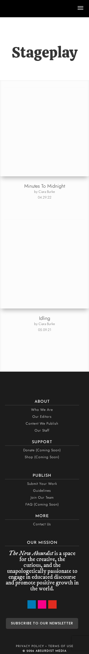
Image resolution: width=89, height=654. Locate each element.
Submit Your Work (42, 483)
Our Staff (42, 430)
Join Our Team (42, 497)
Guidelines (42, 490)
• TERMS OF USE (59, 646)
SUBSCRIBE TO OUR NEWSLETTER (42, 623)
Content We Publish (42, 423)
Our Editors (42, 416)
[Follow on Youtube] (52, 604)
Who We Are (42, 409)
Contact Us (42, 524)
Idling (44, 318)
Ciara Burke (47, 191)
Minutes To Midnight (44, 185)
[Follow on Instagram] (42, 604)
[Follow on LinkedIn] (31, 604)
